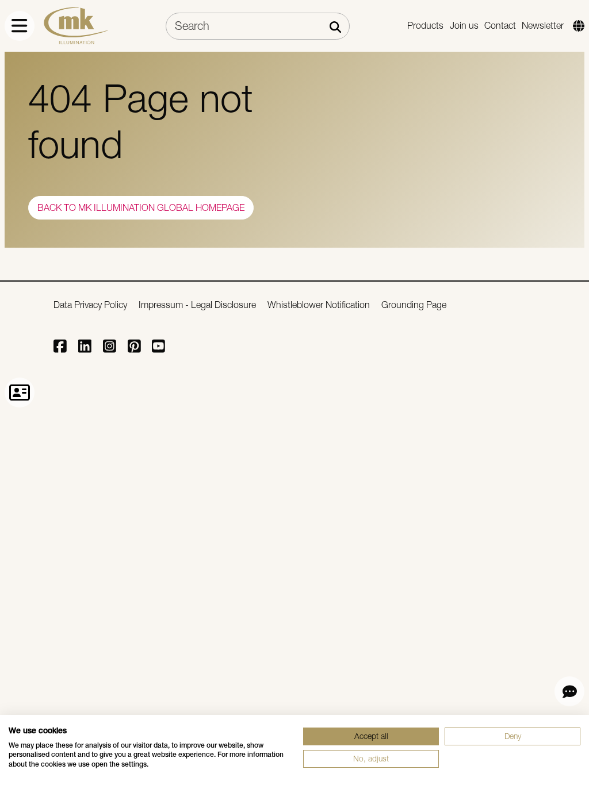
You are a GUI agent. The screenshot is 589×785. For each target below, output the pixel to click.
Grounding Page (413, 305)
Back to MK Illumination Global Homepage (140, 208)
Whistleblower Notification (318, 305)
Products (425, 25)
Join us (464, 25)
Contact (500, 25)
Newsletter (543, 25)
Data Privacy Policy (90, 305)
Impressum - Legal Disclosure (197, 305)
